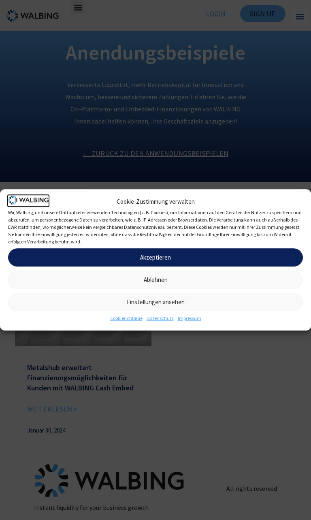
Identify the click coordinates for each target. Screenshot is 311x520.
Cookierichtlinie (126, 318)
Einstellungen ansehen (156, 302)
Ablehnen (156, 279)
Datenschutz (160, 318)
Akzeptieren (155, 257)
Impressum (189, 318)
